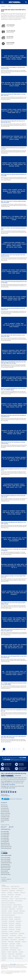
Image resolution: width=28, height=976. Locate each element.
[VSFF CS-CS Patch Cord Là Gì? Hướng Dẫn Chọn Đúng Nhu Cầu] (14, 699)
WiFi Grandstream (5, 898)
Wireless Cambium (11, 894)
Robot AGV (15, 906)
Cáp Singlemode (11, 921)
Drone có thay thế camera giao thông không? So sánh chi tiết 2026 (14, 282)
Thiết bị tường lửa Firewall (6, 848)
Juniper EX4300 (4, 945)
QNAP (12, 896)
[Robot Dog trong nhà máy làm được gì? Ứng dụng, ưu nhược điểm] (14, 164)
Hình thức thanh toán (5, 815)
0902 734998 (12, 788)
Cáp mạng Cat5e (15, 956)
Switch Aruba (22, 892)
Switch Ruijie (16, 892)
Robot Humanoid (4, 919)
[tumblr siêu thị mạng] (16, 792)
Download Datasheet (5, 820)
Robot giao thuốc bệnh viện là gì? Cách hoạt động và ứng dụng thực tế (13, 415)
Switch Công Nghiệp (5, 939)
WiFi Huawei (4, 894)
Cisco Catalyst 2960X (5, 833)
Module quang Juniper (19, 958)
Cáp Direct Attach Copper (15, 886)
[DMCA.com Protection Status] (4, 853)
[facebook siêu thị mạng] (2, 792)
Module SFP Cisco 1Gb (5, 843)
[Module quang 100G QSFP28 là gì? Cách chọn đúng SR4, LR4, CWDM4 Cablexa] (14, 378)
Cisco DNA (3, 960)
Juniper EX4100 (17, 927)
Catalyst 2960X (10, 941)
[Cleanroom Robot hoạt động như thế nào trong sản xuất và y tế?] (14, 485)
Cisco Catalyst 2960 (5, 831)
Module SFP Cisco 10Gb (5, 845)
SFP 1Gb (19, 949)
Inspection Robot (4, 909)
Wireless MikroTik (5, 890)
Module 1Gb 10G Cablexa (5, 874)
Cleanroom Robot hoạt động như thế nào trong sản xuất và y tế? (13, 496)
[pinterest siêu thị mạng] (13, 792)
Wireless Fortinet (14, 888)
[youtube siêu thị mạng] (7, 792)
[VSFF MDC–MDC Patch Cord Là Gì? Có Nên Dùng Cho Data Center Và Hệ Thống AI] (14, 726)
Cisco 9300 (11, 931)
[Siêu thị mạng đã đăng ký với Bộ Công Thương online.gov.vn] (5, 799)
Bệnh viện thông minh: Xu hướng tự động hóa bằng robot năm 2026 (13, 201)
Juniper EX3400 (4, 923)
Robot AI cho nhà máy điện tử (7, 904)
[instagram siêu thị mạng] (9, 792)
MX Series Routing (5, 935)
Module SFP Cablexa (5, 933)
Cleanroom (10, 911)
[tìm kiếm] (26, 2)
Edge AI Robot (4, 911)
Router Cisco (24, 941)
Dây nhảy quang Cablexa (6, 866)
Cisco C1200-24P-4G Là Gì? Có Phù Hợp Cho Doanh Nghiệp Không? (13, 603)
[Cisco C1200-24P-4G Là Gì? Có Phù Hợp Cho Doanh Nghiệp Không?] (14, 592)
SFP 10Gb (9, 952)
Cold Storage (16, 911)
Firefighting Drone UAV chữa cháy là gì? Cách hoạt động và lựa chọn (13, 255)
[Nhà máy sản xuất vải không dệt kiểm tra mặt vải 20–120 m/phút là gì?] (14, 646)
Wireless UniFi (10, 958)
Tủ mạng (9, 956)
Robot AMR (21, 906)
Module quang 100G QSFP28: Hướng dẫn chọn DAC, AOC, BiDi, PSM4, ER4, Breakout (13, 362)
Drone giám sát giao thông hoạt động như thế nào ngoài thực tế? (13, 308)
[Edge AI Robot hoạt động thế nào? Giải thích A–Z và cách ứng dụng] (14, 512)
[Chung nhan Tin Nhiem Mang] (15, 799)
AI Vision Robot (19, 909)
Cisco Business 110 (19, 945)
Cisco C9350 (20, 935)
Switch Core (24, 937)
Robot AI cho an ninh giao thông (7, 917)
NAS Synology (18, 894)
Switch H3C (4, 892)
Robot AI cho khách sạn (17, 904)
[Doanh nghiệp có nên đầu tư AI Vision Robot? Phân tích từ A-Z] (14, 566)
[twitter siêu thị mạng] (4, 792)
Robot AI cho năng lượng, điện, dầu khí (8, 915)
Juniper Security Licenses (14, 947)
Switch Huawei (9, 892)
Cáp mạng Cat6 (22, 956)
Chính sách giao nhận (5, 811)
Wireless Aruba (21, 888)
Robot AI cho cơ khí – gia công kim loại (8, 902)
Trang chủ (3, 6)
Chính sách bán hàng (5, 810)
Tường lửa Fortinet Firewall (6, 862)
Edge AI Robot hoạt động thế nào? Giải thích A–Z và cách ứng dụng (13, 523)
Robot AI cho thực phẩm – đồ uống (7, 900)
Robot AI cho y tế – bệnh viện (7, 913)
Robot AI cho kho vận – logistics (20, 898)
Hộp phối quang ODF (5, 872)
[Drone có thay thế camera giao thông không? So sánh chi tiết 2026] (14, 271)
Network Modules (19, 954)
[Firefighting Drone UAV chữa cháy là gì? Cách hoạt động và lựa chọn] (14, 244)
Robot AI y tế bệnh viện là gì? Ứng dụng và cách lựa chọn (13, 228)
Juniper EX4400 (21, 933)
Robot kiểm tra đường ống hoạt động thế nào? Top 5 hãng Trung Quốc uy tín (13, 630)
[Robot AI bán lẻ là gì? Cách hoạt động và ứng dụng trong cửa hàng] (14, 432)
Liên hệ (2, 821)
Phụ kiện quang (11, 945)
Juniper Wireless (21, 939)
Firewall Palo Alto (17, 919)
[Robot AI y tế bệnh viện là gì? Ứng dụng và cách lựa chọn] (14, 218)
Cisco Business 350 (13, 949)
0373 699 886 (5, 788)
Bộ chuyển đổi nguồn (5, 886)
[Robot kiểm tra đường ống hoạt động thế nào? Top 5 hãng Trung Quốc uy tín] (14, 619)
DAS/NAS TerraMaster (5, 896)
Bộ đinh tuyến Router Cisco (6, 846)
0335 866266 (12, 784)
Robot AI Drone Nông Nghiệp (7, 906)
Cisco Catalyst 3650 (5, 836)
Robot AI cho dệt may (18, 900)
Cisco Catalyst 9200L (5, 840)
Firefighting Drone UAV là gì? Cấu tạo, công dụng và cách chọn (13, 148)
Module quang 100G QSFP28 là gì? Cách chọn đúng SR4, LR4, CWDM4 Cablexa (13, 389)
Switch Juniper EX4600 (5, 861)
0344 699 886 (5, 784)
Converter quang (11, 929)
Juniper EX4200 (12, 943)
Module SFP (4, 952)
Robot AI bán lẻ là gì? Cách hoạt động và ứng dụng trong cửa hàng (13, 442)
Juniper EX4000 (18, 925)
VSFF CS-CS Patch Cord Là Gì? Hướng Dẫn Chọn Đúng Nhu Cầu (14, 710)
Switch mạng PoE (4, 871)
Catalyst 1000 (18, 923)
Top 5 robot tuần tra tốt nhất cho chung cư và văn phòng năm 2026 (13, 335)
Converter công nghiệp (5, 869)
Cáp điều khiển (4, 958)
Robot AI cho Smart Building (18, 913)
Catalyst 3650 (4, 937)
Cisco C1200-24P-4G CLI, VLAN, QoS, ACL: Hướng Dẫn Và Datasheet (14, 549)
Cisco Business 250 (5, 949)
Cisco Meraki (21, 952)
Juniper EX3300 (17, 937)
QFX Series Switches (13, 933)
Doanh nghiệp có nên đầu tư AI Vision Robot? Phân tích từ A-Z (13, 576)
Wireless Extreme (19, 890)
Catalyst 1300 (11, 927)
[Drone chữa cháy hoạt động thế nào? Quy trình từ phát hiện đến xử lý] (14, 111)
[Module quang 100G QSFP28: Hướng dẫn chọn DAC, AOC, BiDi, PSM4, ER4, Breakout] (14, 351)
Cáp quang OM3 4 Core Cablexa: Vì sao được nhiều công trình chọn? (13, 68)
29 (23, 749)
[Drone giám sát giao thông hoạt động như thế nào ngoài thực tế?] (14, 298)
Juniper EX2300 (4, 921)
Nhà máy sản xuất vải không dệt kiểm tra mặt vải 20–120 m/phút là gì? (14, 656)
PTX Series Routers (13, 935)
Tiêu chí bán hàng (4, 806)
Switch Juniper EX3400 (5, 859)
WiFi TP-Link (17, 896)
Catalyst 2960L (17, 941)
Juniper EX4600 (4, 929)
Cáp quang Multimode (5, 864)
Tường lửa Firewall (11, 954)
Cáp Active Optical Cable (6, 888)
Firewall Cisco (4, 956)
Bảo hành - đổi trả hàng (5, 813)
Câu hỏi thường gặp (5, 818)
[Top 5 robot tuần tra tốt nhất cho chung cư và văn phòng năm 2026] (14, 325)
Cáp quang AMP (4, 927)
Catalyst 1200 (11, 925)
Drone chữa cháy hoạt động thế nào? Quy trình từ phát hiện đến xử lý (13, 121)
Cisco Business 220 (5, 947)
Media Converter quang (5, 867)
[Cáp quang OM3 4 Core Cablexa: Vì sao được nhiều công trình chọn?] (14, 57)
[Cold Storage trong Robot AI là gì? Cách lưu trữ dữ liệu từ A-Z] (14, 459)
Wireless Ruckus (12, 890)
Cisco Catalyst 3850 (5, 838)
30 (2, 751)
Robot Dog (11, 919)
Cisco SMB (18, 943)
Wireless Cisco (4, 954)
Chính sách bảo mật (5, 808)
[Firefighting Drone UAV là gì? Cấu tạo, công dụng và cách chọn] (14, 137)
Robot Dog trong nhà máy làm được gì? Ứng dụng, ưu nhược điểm (13, 175)
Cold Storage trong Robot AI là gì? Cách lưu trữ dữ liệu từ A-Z (14, 469)
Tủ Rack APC (11, 898)
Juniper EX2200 (17, 931)
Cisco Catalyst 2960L (5, 835)
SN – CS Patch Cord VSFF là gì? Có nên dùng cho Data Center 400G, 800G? (13, 683)
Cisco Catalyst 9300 (5, 841)
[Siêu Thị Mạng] (14, 2)
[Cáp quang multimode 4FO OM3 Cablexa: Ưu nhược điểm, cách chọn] (14, 84)
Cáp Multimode (11, 923)
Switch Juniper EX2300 (5, 857)
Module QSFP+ (14, 952)
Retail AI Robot (22, 911)
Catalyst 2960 (4, 941)
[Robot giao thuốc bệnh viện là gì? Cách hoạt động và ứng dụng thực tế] (14, 405)
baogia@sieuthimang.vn (19, 760)
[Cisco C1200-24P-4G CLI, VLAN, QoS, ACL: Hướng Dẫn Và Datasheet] (14, 539)
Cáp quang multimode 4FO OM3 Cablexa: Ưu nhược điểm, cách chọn (13, 94)
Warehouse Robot (12, 909)
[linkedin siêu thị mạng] (11, 792)
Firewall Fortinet (18, 921)
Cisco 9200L (18, 929)
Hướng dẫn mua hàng (5, 816)
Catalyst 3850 (10, 937)
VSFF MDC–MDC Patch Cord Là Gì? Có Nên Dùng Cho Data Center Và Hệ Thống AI (13, 737)
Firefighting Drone (17, 917)
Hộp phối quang (4, 931)
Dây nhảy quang (4, 925)
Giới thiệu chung (4, 805)
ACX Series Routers (13, 939)
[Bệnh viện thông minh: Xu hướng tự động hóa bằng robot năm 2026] (14, 191)
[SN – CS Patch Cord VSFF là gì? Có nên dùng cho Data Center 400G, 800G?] (14, 673)
